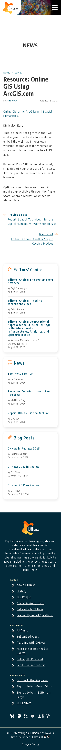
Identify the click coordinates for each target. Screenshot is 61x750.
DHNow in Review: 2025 (24, 448)
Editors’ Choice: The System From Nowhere (30, 281)
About (14, 579)
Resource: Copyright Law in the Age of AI (29, 393)
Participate (17, 675)
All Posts (22, 630)
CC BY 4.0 (37, 737)
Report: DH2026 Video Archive (28, 413)
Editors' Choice (28, 269)
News (6, 72)
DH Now (12, 100)
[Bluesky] (12, 716)
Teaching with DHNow (31, 642)
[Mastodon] (20, 716)
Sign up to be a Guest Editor (35, 686)
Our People (24, 597)
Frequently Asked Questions (35, 615)
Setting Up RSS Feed (30, 659)
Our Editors (24, 703)
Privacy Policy (30, 744)
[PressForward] (33, 716)
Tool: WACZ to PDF (20, 373)
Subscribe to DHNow (30, 609)
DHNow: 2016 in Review (23, 485)
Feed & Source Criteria (31, 665)
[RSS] (26, 716)
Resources (16, 72)
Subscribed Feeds (28, 636)
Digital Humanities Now (36, 733)
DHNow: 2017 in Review (23, 466)
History (21, 591)
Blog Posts (24, 437)
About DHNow (26, 585)
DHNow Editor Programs (32, 680)
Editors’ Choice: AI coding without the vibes (25, 302)
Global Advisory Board (30, 603)
